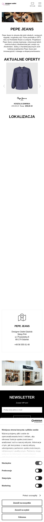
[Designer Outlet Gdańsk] (9, 4)
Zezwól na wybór (22, 510)
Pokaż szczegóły (30, 495)
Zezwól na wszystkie (22, 503)
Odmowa (22, 517)
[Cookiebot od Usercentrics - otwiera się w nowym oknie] (31, 421)
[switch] (38, 470)
